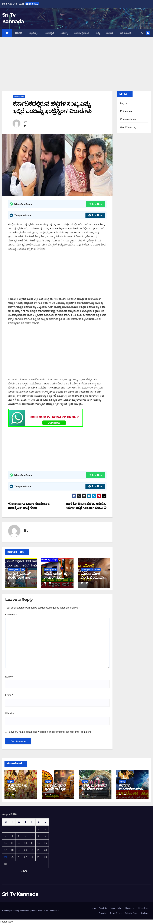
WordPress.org (128, 127)
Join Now (97, 204)
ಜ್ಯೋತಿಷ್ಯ (33, 33)
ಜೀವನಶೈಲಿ (49, 33)
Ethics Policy (144, 908)
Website (9, 713)
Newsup (41, 910)
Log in (123, 103)
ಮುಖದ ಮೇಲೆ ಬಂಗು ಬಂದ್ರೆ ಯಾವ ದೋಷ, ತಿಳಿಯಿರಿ (93, 577)
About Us (103, 908)
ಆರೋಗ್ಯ (64, 33)
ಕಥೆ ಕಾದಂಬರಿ (126, 33)
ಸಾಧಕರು (110, 33)
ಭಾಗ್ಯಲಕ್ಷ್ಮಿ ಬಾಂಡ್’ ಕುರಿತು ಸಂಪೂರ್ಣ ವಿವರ (19, 577)
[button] (142, 33)
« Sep (24, 871)
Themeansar (53, 910)
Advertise (103, 913)
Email (9, 695)
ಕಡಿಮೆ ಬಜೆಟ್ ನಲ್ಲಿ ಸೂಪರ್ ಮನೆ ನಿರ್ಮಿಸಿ (55, 577)
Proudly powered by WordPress (16, 910)
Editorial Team (131, 913)
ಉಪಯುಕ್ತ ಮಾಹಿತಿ (81, 33)
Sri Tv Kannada (20, 894)
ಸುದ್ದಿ (98, 33)
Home (18, 33)
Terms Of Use (116, 913)
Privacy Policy (116, 908)
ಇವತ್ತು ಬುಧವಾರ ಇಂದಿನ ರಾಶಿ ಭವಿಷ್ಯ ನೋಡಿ (57, 789)
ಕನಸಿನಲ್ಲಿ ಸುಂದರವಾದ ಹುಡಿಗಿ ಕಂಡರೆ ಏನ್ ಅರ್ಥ (132, 789)
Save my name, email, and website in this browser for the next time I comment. (50, 732)
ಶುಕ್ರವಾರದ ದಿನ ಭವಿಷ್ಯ (17, 787)
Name (9, 676)
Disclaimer (145, 913)
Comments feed (128, 119)
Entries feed (126, 111)
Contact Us (130, 908)
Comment (11, 614)
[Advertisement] (76, 59)
